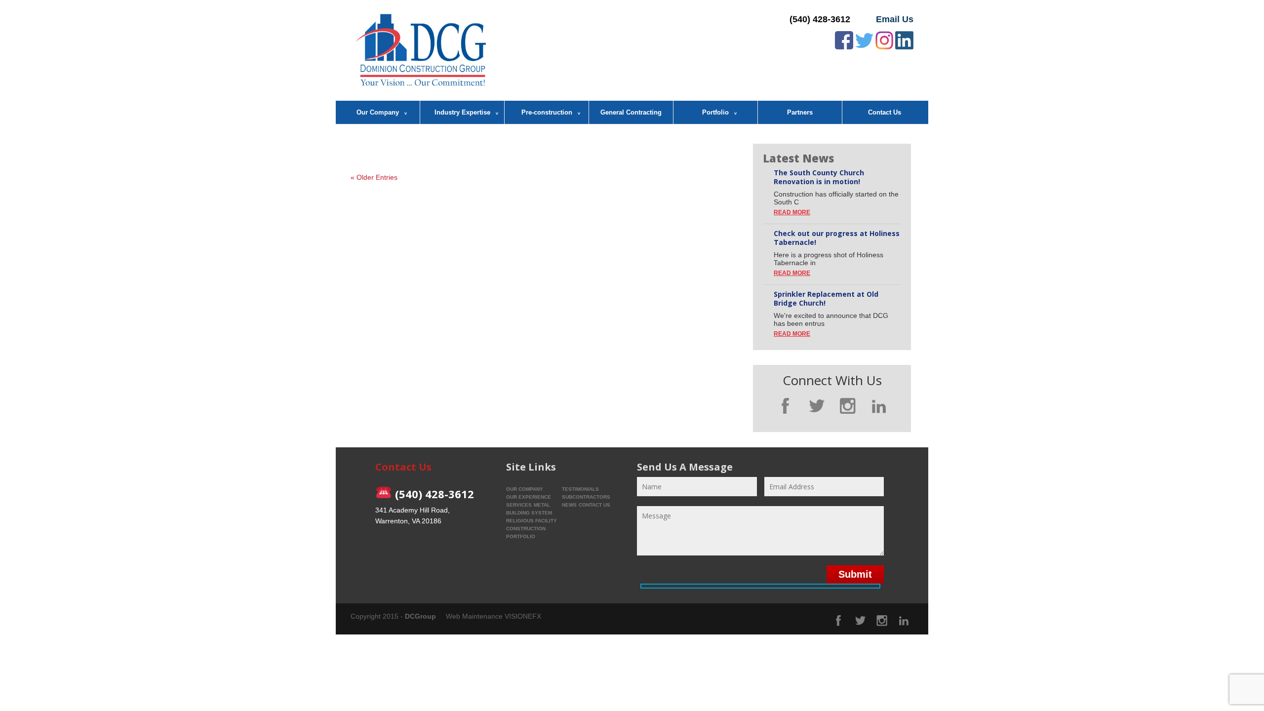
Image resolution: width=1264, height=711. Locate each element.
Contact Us (884, 112)
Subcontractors (586, 497)
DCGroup (420, 616)
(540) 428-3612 (820, 19)
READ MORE (792, 212)
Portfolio (715, 112)
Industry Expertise (462, 112)
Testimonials (580, 489)
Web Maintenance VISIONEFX (493, 616)
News (569, 505)
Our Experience (528, 497)
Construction (526, 528)
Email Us (894, 19)
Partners (800, 112)
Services (519, 505)
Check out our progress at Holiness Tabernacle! (837, 238)
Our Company (377, 112)
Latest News (798, 158)
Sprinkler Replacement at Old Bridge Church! (826, 299)
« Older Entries (374, 177)
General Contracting (631, 112)
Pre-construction (546, 112)
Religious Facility (531, 520)
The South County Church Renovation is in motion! (819, 177)
